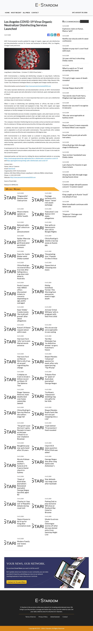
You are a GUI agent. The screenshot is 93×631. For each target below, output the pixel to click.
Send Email (11, 168)
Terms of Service (30, 617)
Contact (65, 617)
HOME (7, 12)
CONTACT (35, 12)
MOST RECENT (16, 12)
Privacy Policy (43, 617)
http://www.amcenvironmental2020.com (38, 86)
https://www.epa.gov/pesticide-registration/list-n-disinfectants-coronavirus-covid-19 (31, 158)
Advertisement (55, 617)
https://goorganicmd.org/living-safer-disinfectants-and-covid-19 (27, 160)
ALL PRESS (26, 12)
